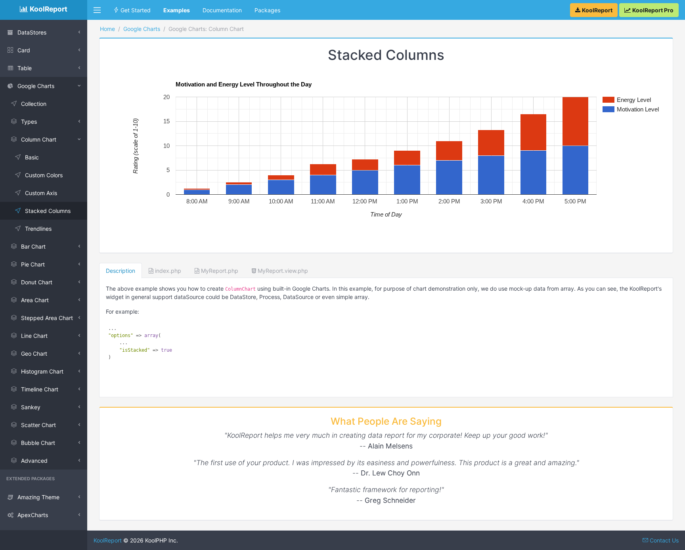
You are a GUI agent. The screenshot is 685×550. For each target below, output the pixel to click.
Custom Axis (41, 193)
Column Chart (38, 139)
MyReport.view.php (282, 270)
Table (24, 68)
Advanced (34, 460)
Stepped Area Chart (47, 317)
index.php (167, 270)
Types (29, 121)
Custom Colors (44, 175)
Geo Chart (34, 353)
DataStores (31, 32)
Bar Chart (33, 246)
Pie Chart (33, 264)
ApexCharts (32, 515)
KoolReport (108, 540)
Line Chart (34, 335)
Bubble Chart (38, 442)
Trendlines (38, 228)
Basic (32, 157)
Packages (267, 10)
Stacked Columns (48, 210)
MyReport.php (218, 270)
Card (23, 50)
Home (107, 28)
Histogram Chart (42, 371)
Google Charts (35, 85)
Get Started (135, 10)
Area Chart (35, 300)
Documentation (222, 10)
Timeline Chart (39, 389)
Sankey (30, 407)
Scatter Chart (38, 425)
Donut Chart (36, 282)
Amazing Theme (38, 497)
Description (120, 270)
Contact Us (663, 540)
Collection (33, 103)
